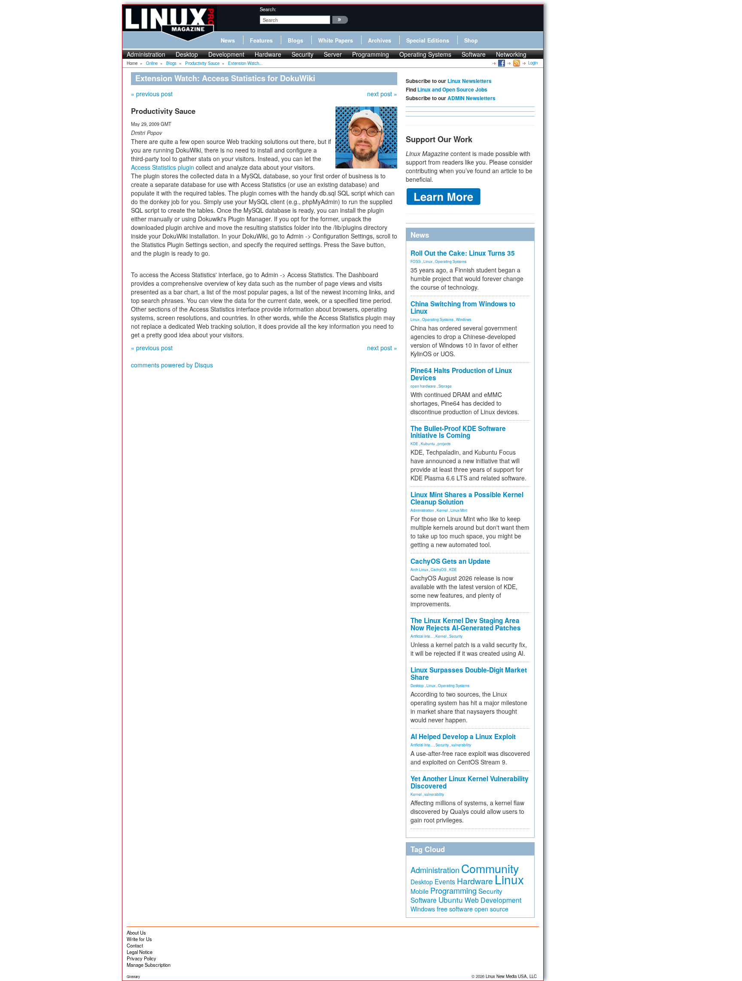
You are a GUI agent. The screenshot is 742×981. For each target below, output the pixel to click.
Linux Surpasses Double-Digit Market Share (469, 673)
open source (491, 909)
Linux (427, 261)
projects (444, 443)
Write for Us (139, 938)
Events (445, 881)
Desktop (187, 54)
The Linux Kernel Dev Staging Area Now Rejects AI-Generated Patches (466, 624)
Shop (471, 40)
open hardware (423, 385)
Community (490, 868)
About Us (136, 932)
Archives (379, 40)
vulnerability (461, 744)
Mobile (420, 891)
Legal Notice (139, 951)
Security (302, 54)
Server (333, 54)
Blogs (295, 40)
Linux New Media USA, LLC (511, 976)
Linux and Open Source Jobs (452, 89)
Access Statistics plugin (162, 167)
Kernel (442, 510)
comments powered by (172, 365)
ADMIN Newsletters (471, 98)
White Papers (335, 40)
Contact (135, 945)
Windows (463, 319)
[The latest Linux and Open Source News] (516, 63)
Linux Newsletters (469, 81)
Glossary (133, 976)
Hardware (268, 54)
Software (474, 54)
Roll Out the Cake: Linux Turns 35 (463, 253)
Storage (445, 385)
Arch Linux (419, 569)
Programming (370, 54)
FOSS (416, 261)
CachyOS (439, 569)
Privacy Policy (141, 958)
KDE (414, 443)
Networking (511, 54)
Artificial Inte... (422, 636)
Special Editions (427, 40)
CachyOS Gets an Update (450, 561)
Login (533, 63)
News (228, 40)
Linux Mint (458, 510)
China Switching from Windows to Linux (463, 307)
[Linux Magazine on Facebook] (501, 63)
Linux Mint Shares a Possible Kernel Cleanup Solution (467, 498)
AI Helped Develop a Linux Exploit (463, 736)
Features (261, 40)
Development (226, 54)
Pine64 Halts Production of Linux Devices (461, 374)
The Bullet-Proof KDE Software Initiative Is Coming (458, 432)
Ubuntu (450, 899)
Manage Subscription (148, 964)
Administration (146, 54)
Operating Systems (425, 54)
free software (455, 908)
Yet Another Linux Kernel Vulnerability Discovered (470, 782)
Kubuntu (428, 443)
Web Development (493, 900)
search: (268, 9)
